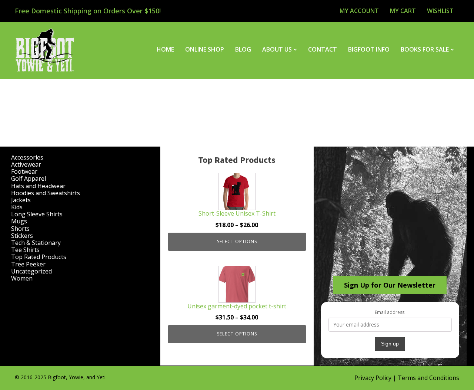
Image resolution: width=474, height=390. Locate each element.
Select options (237, 241)
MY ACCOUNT (359, 11)
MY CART (403, 11)
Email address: (390, 312)
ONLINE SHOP (204, 49)
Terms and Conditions (428, 378)
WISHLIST (440, 11)
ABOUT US (277, 49)
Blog (243, 49)
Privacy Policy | (376, 378)
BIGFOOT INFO (369, 49)
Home (165, 49)
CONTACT (322, 49)
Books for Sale (425, 49)
